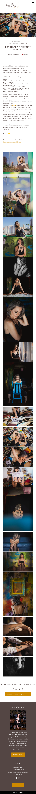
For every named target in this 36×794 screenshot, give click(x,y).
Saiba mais (18, 754)
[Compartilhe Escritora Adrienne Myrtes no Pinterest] (22, 689)
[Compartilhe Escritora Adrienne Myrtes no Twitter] (19, 689)
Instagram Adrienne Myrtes (12, 142)
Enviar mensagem (19, 769)
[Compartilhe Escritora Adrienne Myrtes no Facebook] (13, 689)
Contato (18, 785)
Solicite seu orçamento (18, 694)
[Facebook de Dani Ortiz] (16, 778)
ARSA (14, 105)
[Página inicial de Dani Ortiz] (11, 5)
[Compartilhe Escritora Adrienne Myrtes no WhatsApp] (16, 689)
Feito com (18, 792)
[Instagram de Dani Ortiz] (19, 778)
